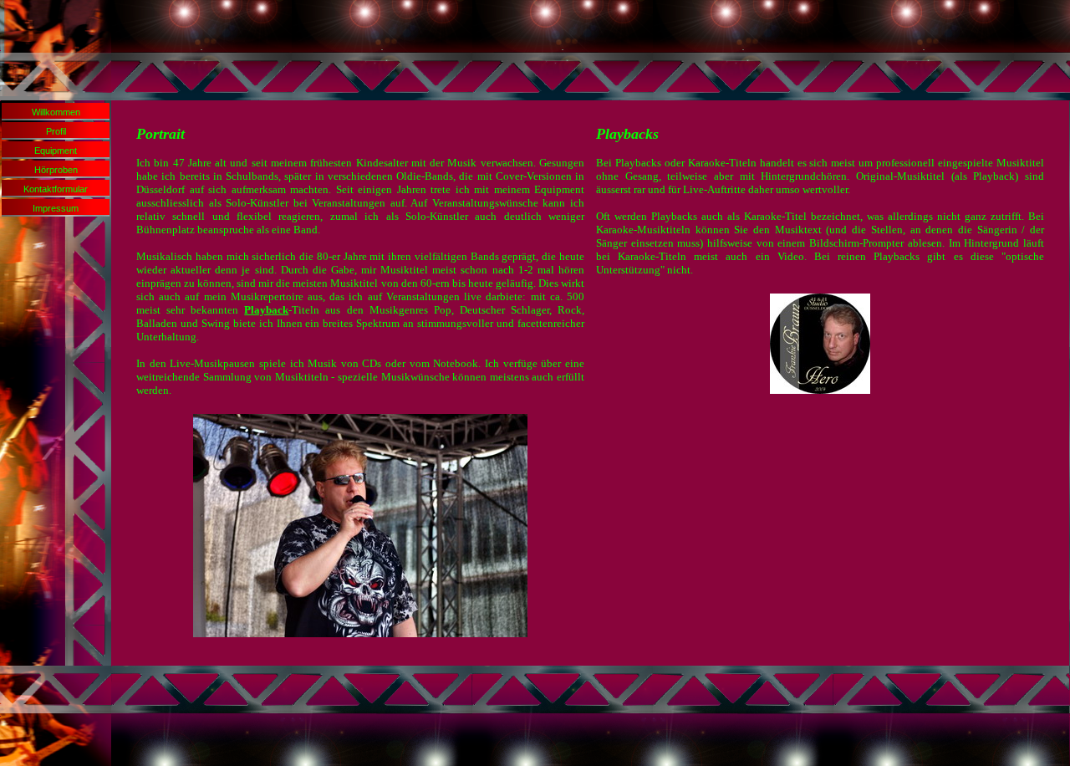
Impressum (56, 208)
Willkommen (56, 112)
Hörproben (56, 170)
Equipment (55, 151)
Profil (56, 131)
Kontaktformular (55, 189)
